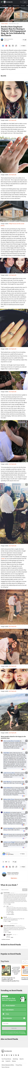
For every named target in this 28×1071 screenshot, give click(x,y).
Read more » (14, 878)
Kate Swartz (9, 934)
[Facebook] (2, 1055)
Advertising (15, 1058)
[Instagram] (4, 1055)
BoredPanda (8, 2)
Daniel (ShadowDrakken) (9, 925)
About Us (22, 1058)
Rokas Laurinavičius (8, 39)
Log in (25, 2)
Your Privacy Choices (6, 1058)
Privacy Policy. (23, 1033)
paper (3, 558)
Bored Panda (7, 1051)
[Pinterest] (6, 1055)
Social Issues (4, 23)
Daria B (5, 917)
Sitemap (14, 1061)
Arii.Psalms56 (12, 120)
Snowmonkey (7, 892)
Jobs (3, 1061)
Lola (7, 906)
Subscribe (14, 1028)
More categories (7, 1018)
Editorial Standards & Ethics (8, 1065)
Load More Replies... (11, 914)
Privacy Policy (19, 1065)
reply (9, 904)
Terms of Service (5, 1067)
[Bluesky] (11, 1055)
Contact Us (8, 1061)
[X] (9, 1055)
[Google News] (18, 1055)
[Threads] (13, 1055)
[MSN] (16, 1055)
